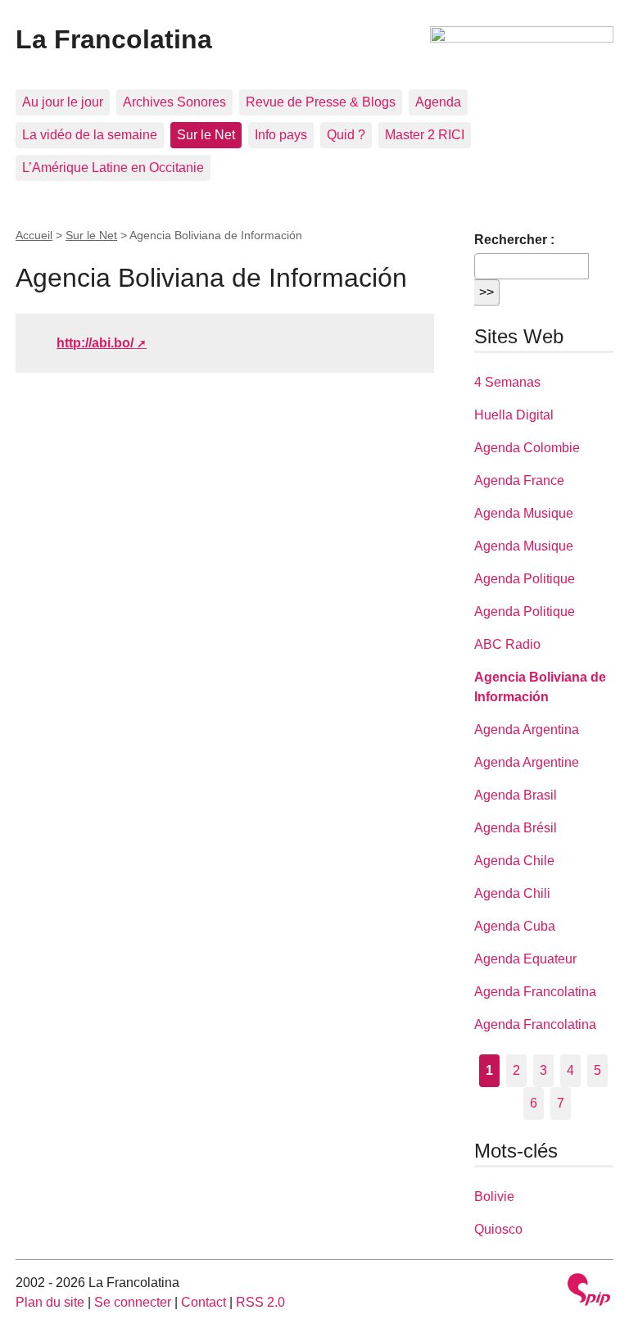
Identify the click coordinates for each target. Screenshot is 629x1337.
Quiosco (498, 1229)
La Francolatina (114, 39)
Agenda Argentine (526, 762)
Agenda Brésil (515, 828)
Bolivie (494, 1196)
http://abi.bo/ (95, 343)
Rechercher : (514, 240)
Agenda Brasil (515, 795)
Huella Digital (514, 415)
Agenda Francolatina (535, 992)
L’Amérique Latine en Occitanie (113, 167)
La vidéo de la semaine (89, 135)
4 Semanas (507, 382)
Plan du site (50, 1302)
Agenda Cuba (514, 926)
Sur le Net (206, 135)
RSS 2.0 (260, 1302)
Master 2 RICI (424, 135)
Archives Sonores (174, 102)
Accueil (34, 235)
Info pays (281, 135)
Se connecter (132, 1302)
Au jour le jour (62, 102)
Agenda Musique (523, 513)
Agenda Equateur (525, 959)
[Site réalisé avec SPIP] (588, 1291)
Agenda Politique (524, 579)
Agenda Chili (512, 893)
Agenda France (519, 480)
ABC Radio (507, 644)
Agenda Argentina (526, 729)
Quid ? (346, 135)
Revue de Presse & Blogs (321, 102)
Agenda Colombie (527, 448)
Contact (203, 1302)
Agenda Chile (514, 861)
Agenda (438, 102)
